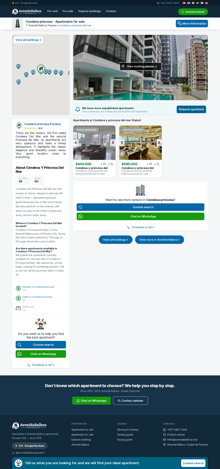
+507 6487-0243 (169, 3)
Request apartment (191, 109)
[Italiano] (193, 3)
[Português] (197, 3)
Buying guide (124, 439)
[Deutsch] (206, 3)
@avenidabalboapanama (30, 452)
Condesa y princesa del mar (75, 25)
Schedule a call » (42, 364)
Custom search (195, 11)
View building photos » (142, 66)
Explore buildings (89, 11)
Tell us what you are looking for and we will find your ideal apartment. (114, 463)
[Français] (202, 3)
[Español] (184, 3)
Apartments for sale (83, 434)
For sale (68, 11)
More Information (194, 23)
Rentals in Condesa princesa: (38, 286)
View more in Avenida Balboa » (159, 239)
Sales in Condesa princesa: (37, 296)
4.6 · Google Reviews (26, 3)
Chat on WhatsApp (43, 354)
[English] (188, 3)
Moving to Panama (127, 429)
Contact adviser (132, 400)
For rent (52, 11)
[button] (41, 69)
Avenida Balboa (80, 444)
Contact (111, 11)
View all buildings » (115, 239)
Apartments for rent (82, 429)
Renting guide (125, 434)
